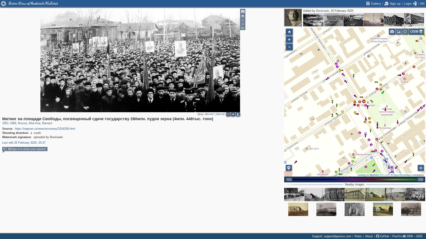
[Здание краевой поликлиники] (415, 194)
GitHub (384, 236)
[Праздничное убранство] (298, 209)
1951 (5, 123)
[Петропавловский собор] (374, 19)
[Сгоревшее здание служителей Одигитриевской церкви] (414, 19)
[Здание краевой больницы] (411, 209)
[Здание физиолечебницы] (395, 194)
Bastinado (322, 10)
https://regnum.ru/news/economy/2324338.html (45, 128)
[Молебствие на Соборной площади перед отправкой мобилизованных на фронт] (353, 19)
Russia (22, 123)
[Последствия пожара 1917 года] (394, 19)
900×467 (209, 114)
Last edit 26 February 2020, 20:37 (23, 142)
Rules (358, 236)
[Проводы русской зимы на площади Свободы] (355, 209)
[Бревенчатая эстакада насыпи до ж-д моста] (313, 19)
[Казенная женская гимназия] (355, 194)
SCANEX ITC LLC (379, 175)
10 (364, 101)
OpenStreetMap (401, 175)
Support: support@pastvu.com (331, 236)
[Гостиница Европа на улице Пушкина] (314, 194)
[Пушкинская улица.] (375, 194)
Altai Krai (34, 123)
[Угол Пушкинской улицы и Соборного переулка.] (383, 209)
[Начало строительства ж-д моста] (333, 19)
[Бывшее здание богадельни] (326, 209)
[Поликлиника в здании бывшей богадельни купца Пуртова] (335, 194)
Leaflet (361, 175)
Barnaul (47, 123)
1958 (13, 123)
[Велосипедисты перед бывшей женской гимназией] (294, 194)
